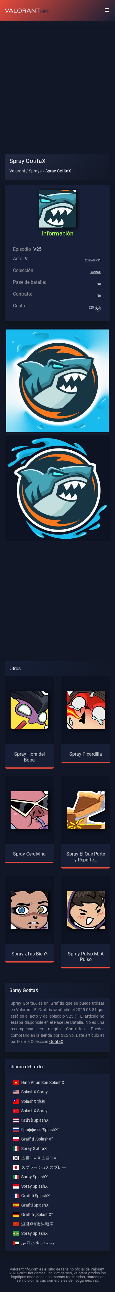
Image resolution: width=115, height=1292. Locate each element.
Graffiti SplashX (35, 1195)
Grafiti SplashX (35, 1205)
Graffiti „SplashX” (37, 1139)
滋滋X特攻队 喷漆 (37, 1224)
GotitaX (95, 272)
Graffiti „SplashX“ (37, 1214)
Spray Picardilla (85, 754)
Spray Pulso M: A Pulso (86, 956)
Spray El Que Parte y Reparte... (85, 856)
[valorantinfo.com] (27, 10)
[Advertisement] (57, 82)
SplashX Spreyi (34, 1110)
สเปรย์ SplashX (35, 1120)
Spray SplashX (34, 1176)
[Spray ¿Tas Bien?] (29, 910)
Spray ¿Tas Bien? (29, 954)
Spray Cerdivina (29, 854)
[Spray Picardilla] (85, 710)
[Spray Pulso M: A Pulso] (85, 910)
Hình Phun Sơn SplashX (42, 1082)
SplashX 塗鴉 (33, 1101)
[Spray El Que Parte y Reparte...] (85, 810)
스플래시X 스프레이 (39, 1158)
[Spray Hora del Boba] (29, 710)
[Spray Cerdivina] (29, 810)
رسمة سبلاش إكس (37, 1242)
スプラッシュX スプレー (43, 1167)
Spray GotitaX (34, 1148)
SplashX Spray (34, 1092)
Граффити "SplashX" (40, 1129)
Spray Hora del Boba (29, 756)
